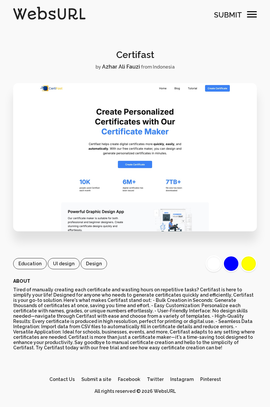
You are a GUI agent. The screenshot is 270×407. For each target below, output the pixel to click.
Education (29, 263)
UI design (63, 263)
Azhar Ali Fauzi (121, 67)
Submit (228, 14)
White (213, 263)
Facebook (129, 379)
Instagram (182, 379)
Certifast (135, 54)
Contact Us (62, 379)
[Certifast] (135, 229)
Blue (231, 263)
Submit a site (96, 379)
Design (94, 263)
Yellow (248, 263)
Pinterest (210, 379)
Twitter (155, 379)
